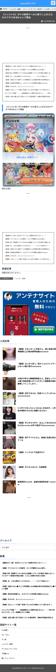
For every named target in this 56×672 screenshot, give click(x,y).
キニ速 (4, 640)
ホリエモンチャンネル (9, 649)
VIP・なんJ (5, 635)
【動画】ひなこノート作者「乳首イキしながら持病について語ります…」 (28, 90)
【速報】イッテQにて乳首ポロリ (31, 452)
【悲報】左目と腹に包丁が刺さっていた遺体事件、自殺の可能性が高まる (28, 96)
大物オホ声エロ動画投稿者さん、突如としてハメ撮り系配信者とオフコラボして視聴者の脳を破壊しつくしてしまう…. (37, 381)
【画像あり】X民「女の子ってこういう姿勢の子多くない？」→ (25, 66)
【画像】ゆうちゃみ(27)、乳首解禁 (32, 467)
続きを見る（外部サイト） (28, 157)
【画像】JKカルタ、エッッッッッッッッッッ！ (20, 86)
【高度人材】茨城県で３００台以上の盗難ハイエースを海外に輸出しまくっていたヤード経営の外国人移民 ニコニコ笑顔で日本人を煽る (28, 73)
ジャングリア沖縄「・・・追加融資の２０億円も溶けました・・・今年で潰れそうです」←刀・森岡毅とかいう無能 (28, 93)
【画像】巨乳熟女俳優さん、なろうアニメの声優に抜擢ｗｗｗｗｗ (26, 83)
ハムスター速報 (19, 278)
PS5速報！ (5, 630)
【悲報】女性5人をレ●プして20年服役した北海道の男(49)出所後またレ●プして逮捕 (28, 80)
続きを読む (6, 188)
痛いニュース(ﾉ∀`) (8, 658)
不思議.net (5, 654)
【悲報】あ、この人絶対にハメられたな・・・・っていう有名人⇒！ (27, 76)
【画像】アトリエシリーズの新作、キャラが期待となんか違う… (25, 69)
